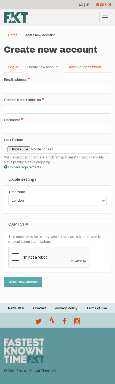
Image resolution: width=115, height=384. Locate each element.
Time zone (16, 192)
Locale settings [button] (22, 179)
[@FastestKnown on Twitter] (38, 323)
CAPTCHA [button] (18, 224)
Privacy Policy (66, 308)
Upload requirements (24, 167)
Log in (84, 4)
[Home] (16, 17)
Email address (15, 80)
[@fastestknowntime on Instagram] (77, 323)
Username (12, 120)
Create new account (45, 69)
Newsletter (16, 308)
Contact (39, 308)
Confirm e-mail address (22, 100)
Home (12, 35)
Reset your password (84, 67)
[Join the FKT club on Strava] (52, 323)
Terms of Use (96, 308)
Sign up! (103, 4)
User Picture (13, 140)
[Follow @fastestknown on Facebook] (64, 323)
